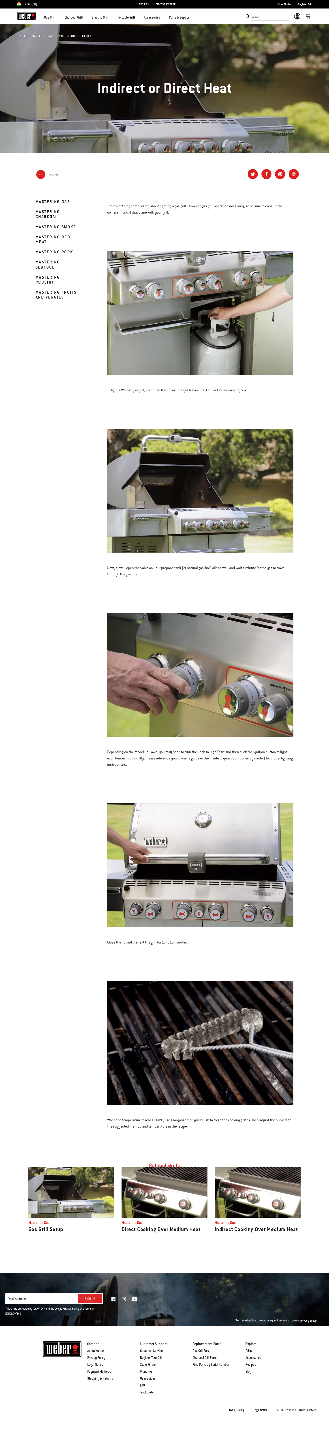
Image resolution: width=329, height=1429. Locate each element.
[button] (58, 17)
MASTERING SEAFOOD (48, 264)
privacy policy (308, 1321)
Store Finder (284, 4)
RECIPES (144, 4)
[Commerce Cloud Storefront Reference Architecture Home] (26, 16)
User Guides (148, 1378)
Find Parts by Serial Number (211, 1365)
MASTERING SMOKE (56, 226)
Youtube (134, 1299)
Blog (248, 1372)
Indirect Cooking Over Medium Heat (256, 1229)
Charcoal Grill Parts (205, 1358)
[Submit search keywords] (247, 16)
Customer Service (151, 1351)
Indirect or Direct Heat (75, 36)
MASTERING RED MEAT (53, 239)
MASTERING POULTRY (48, 280)
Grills (249, 1351)
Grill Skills (18, 36)
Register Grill (305, 4)
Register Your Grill (151, 1358)
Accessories (253, 1358)
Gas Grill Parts (201, 1351)
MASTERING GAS (53, 201)
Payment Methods (99, 1372)
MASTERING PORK (54, 251)
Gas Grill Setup (45, 1229)
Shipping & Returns (100, 1378)
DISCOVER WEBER (166, 4)
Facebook (113, 1299)
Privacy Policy (71, 1308)
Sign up (90, 1299)
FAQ (142, 1385)
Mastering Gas (43, 36)
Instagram (123, 1299)
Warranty (146, 1372)
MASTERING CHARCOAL (48, 214)
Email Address (16, 1299)
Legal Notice (95, 1365)
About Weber (95, 1351)
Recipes (251, 1365)
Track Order (147, 1392)
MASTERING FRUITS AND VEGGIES (56, 295)
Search (256, 17)
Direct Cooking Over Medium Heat (161, 1229)
